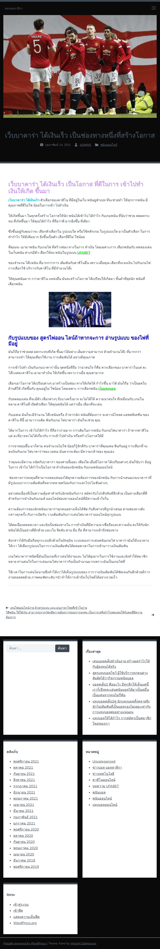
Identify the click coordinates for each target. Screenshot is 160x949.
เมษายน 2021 (23, 805)
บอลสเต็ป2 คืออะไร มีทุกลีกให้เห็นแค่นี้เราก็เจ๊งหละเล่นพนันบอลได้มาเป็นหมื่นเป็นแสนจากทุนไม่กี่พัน (120, 689)
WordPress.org (25, 923)
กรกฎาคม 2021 (25, 786)
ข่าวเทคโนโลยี (103, 774)
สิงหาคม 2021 (24, 780)
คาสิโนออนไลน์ (103, 780)
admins (85, 145)
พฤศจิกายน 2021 (26, 761)
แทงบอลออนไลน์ (104, 805)
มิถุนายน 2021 (24, 792)
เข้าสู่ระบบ (21, 904)
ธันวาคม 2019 (24, 860)
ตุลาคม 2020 (23, 836)
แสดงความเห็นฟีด (26, 917)
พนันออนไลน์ (108, 145)
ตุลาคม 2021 (23, 767)
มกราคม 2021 (24, 823)
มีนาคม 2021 (23, 811)
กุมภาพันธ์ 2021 (25, 817)
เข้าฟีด (18, 910)
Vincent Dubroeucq (83, 943)
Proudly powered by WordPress (25, 943)
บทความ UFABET (105, 786)
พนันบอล (99, 792)
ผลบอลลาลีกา (14, 8)
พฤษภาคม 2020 (25, 848)
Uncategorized (103, 761)
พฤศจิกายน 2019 (26, 866)
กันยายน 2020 (24, 842)
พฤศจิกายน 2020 (26, 829)
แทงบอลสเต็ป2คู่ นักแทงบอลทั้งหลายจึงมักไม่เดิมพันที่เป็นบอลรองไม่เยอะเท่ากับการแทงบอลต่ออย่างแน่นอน (121, 706)
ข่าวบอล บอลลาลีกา (107, 767)
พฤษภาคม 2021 (25, 798)
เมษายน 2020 (23, 854)
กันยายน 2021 (24, 774)
